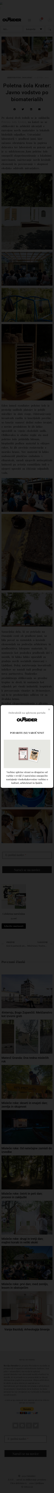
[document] (27, 746)
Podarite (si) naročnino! (27, 732)
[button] (49, 709)
